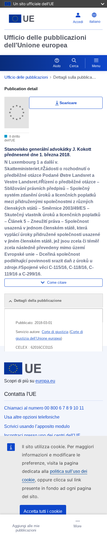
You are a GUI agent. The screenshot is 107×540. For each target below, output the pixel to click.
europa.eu (45, 381)
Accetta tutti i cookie (43, 511)
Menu (96, 66)
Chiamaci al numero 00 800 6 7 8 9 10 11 (44, 408)
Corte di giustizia (55, 332)
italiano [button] (94, 22)
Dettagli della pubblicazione (37, 301)
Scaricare (68, 103)
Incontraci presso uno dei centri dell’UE (42, 435)
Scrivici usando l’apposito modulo (37, 426)
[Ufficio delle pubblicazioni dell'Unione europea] (21, 19)
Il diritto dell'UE (12, 138)
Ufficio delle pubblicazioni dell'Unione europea (45, 41)
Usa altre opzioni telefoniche (32, 417)
